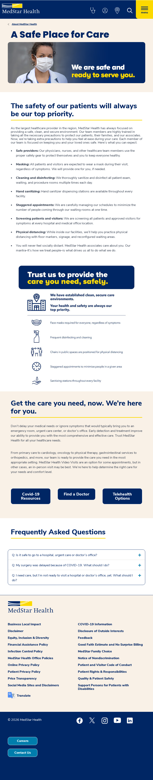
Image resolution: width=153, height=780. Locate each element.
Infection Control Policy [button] (25, 651)
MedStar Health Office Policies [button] (30, 658)
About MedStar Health (24, 24)
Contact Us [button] (22, 752)
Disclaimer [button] (15, 631)
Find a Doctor (76, 494)
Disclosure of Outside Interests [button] (101, 631)
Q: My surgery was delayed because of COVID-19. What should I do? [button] (60, 565)
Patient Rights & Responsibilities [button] (102, 672)
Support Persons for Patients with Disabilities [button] (103, 687)
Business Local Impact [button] (24, 624)
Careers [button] (22, 741)
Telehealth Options (122, 496)
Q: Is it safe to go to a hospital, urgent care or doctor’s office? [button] (54, 555)
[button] (92, 11)
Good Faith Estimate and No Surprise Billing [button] (110, 644)
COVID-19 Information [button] (95, 624)
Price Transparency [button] (22, 678)
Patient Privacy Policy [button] (24, 672)
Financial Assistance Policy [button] (28, 644)
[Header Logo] (21, 6)
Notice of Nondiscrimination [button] (98, 658)
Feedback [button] (85, 638)
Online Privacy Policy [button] (23, 665)
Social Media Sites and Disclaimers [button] (33, 685)
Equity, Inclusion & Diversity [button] (28, 638)
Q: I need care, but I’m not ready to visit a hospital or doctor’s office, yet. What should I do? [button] (72, 577)
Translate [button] (24, 695)
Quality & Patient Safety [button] (96, 678)
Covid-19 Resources (30, 496)
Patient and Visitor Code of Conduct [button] (105, 665)
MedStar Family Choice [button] (95, 651)
